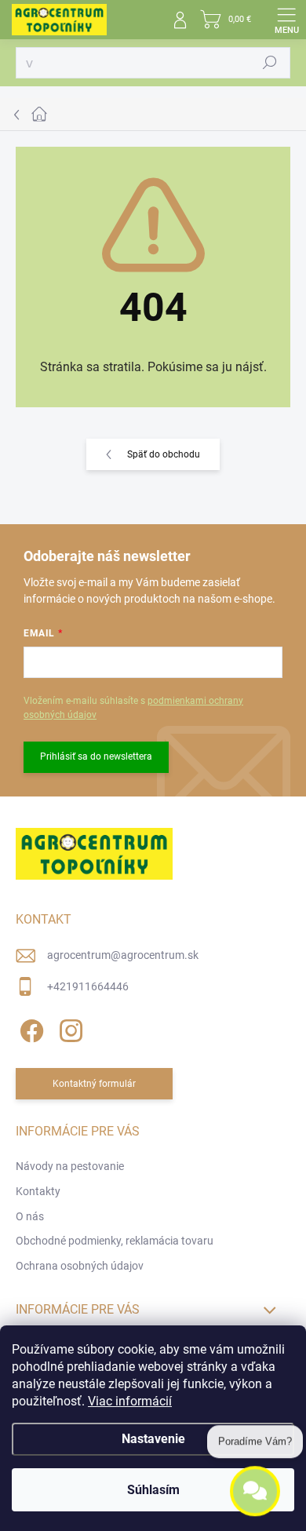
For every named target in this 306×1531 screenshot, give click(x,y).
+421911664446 (88, 986)
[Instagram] (68, 1027)
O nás (30, 1216)
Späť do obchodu (163, 454)
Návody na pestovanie (70, 1166)
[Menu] (286, 19)
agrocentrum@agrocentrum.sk (123, 955)
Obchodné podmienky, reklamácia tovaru (114, 1240)
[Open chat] (255, 1489)
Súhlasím (153, 1489)
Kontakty (38, 1191)
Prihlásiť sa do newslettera (96, 756)
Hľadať (270, 62)
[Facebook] (29, 1027)
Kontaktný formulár (94, 1083)
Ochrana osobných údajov (80, 1265)
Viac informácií (130, 1401)
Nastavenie (153, 1438)
